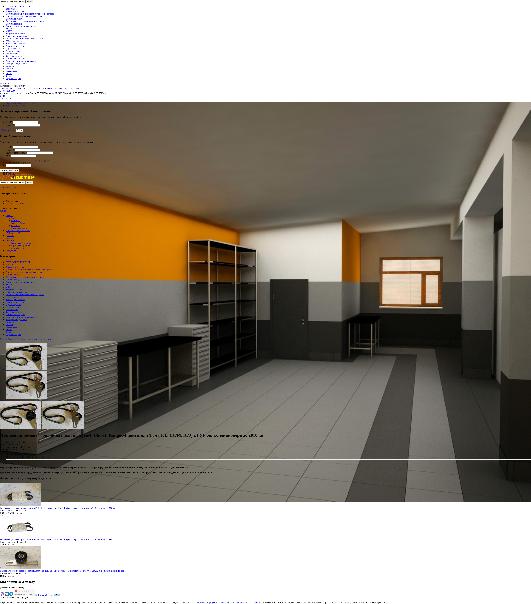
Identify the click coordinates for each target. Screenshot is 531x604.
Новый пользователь (15, 105)
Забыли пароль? (7, 130)
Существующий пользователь (20, 103)
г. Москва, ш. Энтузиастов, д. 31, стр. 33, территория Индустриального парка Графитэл (41, 88)
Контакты (4, 83)
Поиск (29, 1)
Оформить (20, 203)
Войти (3, 96)
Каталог (4, 339)
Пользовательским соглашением (245, 603)
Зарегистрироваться (9, 170)
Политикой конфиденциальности (210, 603)
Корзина (9, 203)
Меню (3, 211)
